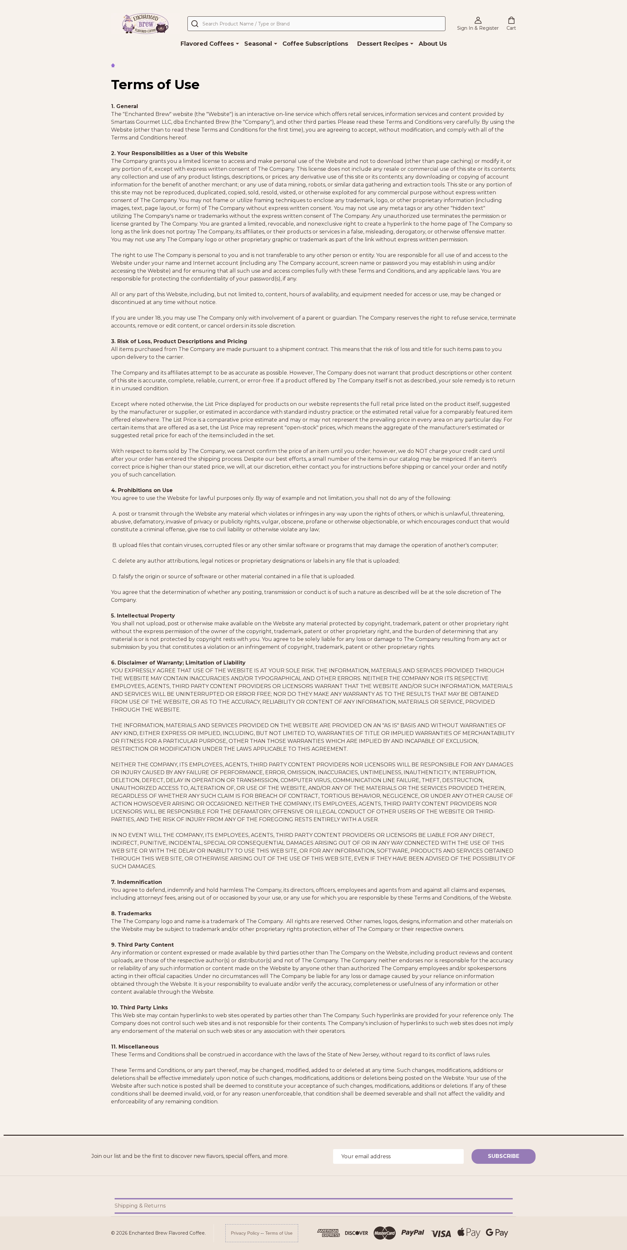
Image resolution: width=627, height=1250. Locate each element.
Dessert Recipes (382, 43)
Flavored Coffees (207, 43)
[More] (237, 43)
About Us (433, 43)
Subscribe (503, 1156)
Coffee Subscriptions (315, 43)
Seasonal (258, 43)
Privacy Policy (245, 1233)
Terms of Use (279, 1233)
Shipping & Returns (140, 1206)
